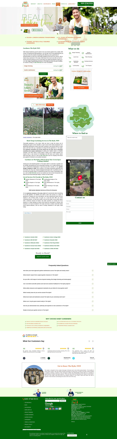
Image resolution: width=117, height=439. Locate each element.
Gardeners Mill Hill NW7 (31, 240)
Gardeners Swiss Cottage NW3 (52, 237)
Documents (28, 426)
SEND (80, 223)
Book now (50, 104)
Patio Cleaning (88, 56)
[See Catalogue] (81, 89)
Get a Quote (112, 264)
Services (33, 3)
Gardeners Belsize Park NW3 (51, 245)
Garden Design (28, 417)
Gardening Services (75, 62)
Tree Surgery (89, 65)
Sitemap (73, 421)
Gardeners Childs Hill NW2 (51, 248)
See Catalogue (38, 29)
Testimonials (28, 402)
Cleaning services (44, 393)
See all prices (43, 73)
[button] (89, 341)
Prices (53, 3)
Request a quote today (43, 256)
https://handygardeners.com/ (79, 414)
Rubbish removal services (79, 393)
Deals (58, 3)
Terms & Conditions (30, 422)
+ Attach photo (80, 221)
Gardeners (28, 419)
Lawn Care (75, 56)
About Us (39, 3)
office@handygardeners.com (80, 413)
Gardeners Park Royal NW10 (51, 242)
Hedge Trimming (76, 52)
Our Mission (28, 407)
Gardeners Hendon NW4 (31, 237)
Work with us (28, 409)
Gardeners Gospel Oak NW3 (32, 248)
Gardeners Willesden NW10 (32, 242)
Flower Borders (29, 414)
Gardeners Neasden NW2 (50, 240)
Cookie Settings (71, 433)
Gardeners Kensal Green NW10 (33, 245)
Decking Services (89, 61)
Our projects (47, 3)
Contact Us (64, 3)
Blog (26, 404)
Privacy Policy (28, 424)
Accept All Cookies (72, 435)
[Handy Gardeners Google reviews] (49, 405)
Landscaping (76, 65)
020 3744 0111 (38, 62)
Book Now (24, 24)
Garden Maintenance (89, 53)
